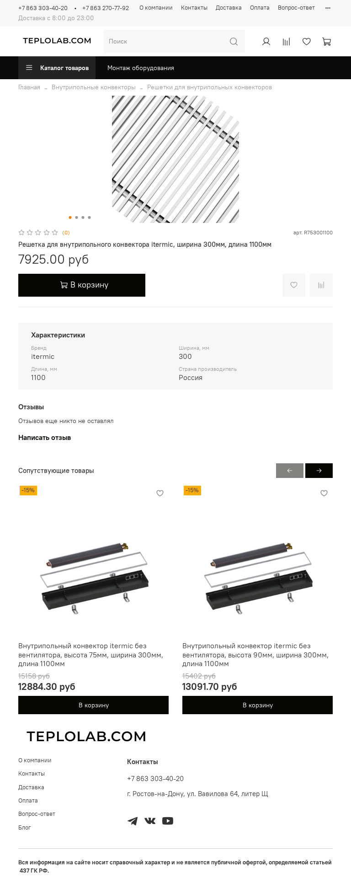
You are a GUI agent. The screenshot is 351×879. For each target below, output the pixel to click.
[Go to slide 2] (76, 217)
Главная (29, 87)
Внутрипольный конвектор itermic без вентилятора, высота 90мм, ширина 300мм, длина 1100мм (255, 654)
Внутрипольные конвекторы (94, 87)
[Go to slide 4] (89, 217)
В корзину (94, 705)
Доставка (229, 7)
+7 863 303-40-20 (43, 8)
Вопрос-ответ (296, 7)
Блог (24, 827)
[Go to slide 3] (83, 217)
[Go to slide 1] (70, 217)
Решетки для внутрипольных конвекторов (209, 87)
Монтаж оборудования (140, 68)
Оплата (260, 7)
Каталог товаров (64, 68)
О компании (156, 7)
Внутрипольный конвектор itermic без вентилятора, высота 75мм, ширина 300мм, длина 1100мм (90, 654)
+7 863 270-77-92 (105, 8)
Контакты (194, 7)
